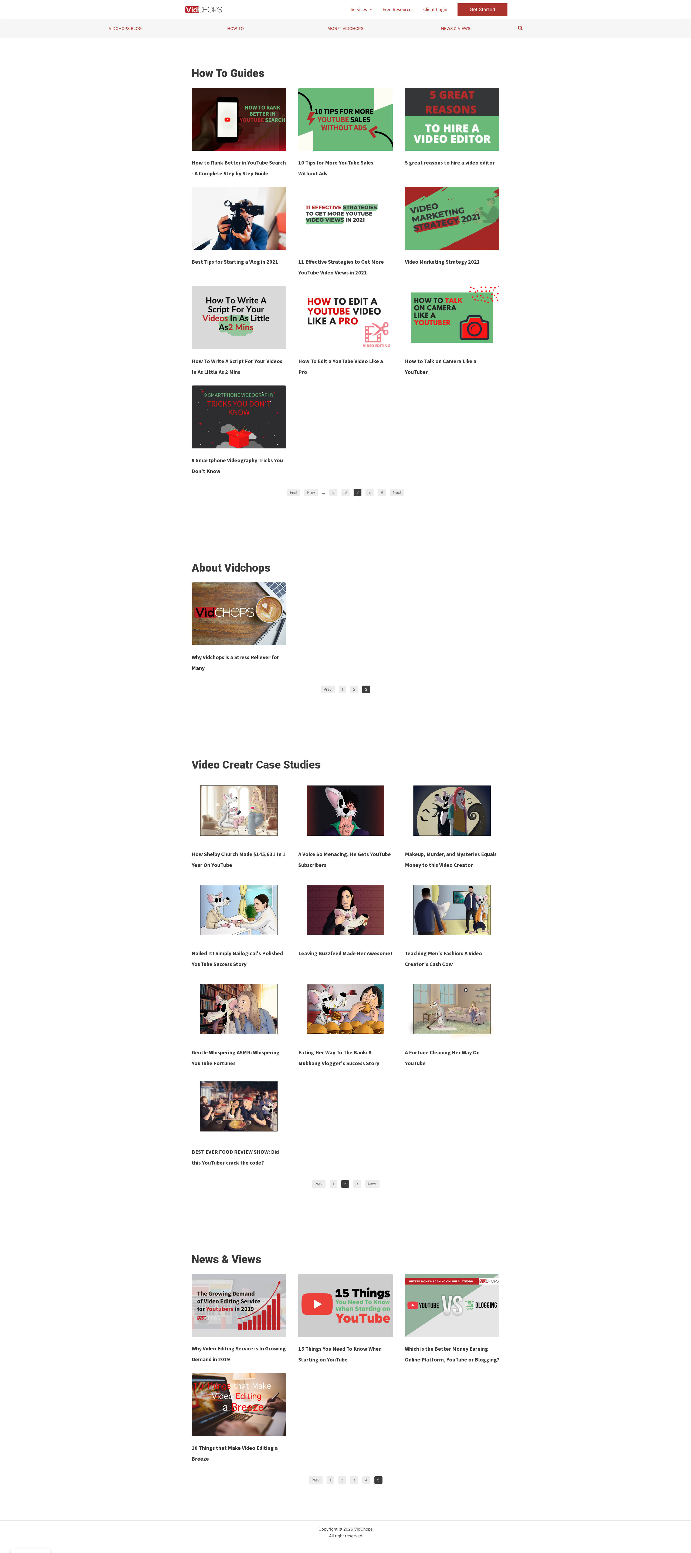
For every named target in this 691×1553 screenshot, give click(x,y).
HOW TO (235, 28)
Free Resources (398, 9)
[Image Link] (239, 119)
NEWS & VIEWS (455, 28)
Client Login (435, 9)
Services (359, 9)
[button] (370, 9)
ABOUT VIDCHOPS (345, 28)
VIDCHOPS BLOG (125, 28)
